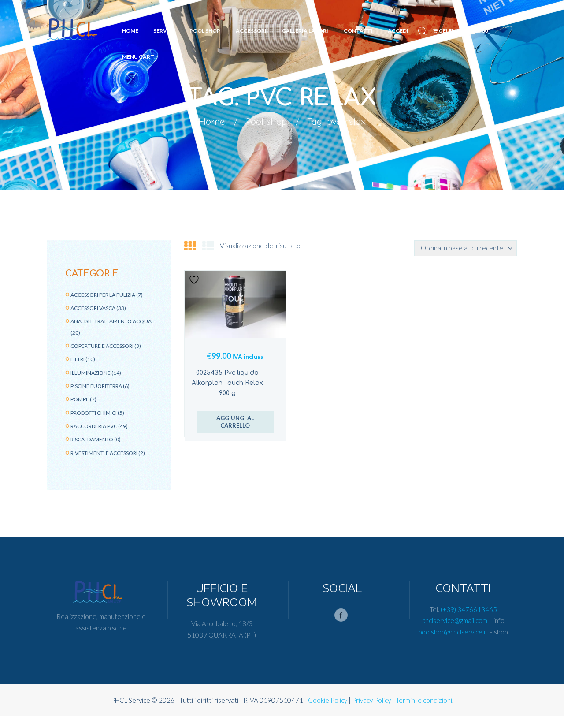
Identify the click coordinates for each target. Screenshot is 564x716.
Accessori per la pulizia (102, 294)
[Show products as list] (208, 246)
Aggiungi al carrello (235, 421)
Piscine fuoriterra (96, 386)
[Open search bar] (422, 31)
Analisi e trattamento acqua (111, 321)
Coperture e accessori (102, 346)
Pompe (79, 399)
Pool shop (266, 121)
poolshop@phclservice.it (453, 632)
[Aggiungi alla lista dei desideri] (195, 279)
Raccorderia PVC (93, 426)
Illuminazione (90, 372)
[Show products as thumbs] (190, 246)
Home (211, 121)
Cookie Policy (327, 700)
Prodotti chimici (93, 413)
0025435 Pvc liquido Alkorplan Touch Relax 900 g (227, 382)
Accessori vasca (92, 308)
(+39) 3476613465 (469, 609)
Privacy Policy (371, 700)
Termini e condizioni (424, 700)
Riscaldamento (91, 439)
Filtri (77, 359)
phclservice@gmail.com (454, 620)
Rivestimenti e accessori (103, 453)
